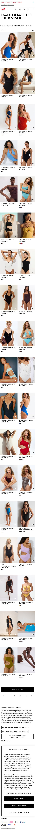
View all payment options (8, 828)
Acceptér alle (19, 798)
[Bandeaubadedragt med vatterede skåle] (9, 189)
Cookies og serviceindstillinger (19, 812)
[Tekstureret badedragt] (26, 514)
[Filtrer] (32, 30)
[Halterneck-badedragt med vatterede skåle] (26, 45)
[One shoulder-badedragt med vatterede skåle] (9, 225)
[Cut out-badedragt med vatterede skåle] (26, 334)
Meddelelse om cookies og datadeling (19, 793)
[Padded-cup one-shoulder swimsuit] (26, 261)
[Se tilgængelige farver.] (3, 63)
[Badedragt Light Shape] (9, 81)
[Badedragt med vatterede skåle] (26, 225)
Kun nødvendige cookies (19, 805)
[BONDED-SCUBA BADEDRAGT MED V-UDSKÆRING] (9, 550)
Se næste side (17, 690)
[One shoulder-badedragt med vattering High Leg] (26, 442)
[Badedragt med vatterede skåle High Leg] (9, 45)
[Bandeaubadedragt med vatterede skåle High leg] (9, 660)
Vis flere (4, 741)
